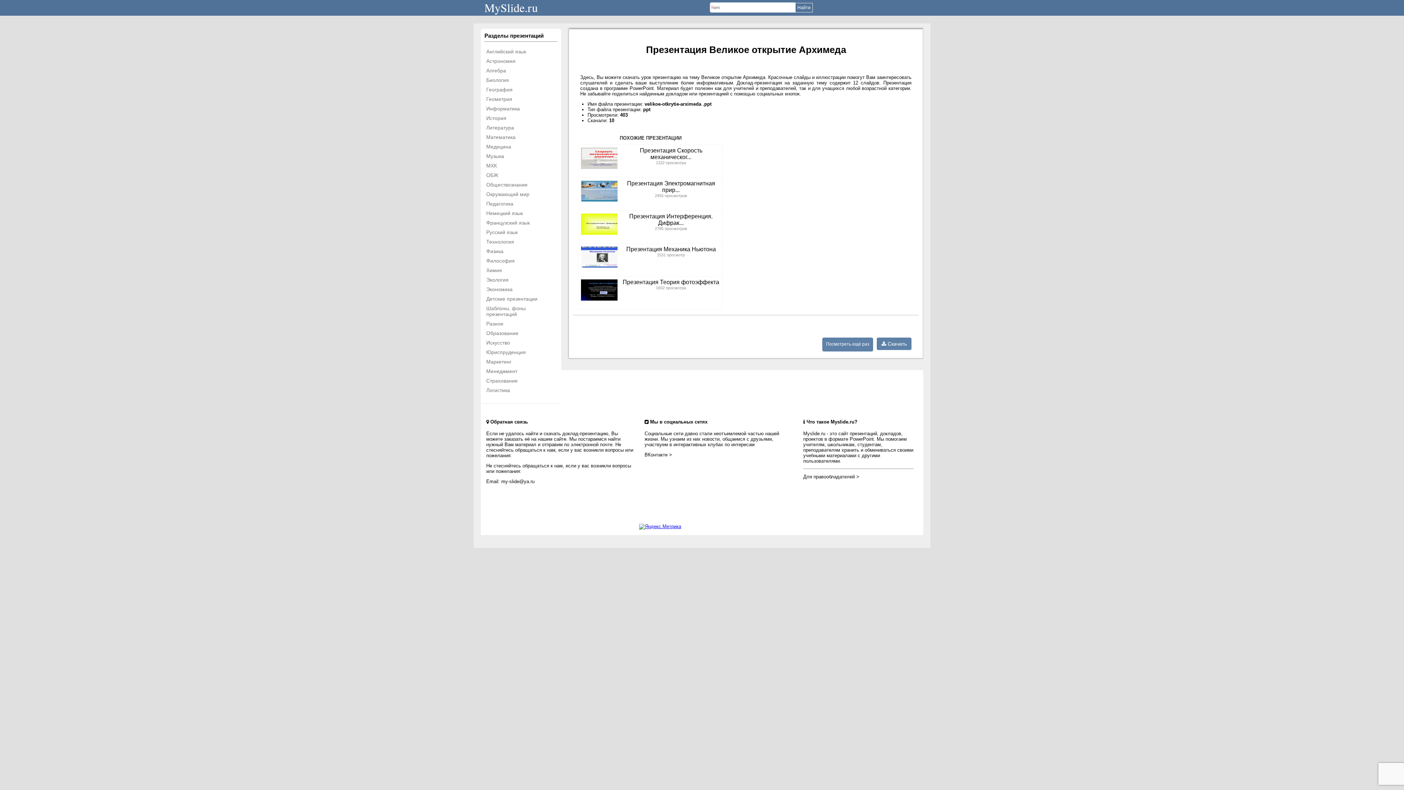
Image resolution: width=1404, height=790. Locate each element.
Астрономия (501, 61)
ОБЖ (492, 175)
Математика (501, 137)
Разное (494, 324)
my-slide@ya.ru (518, 481)
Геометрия (499, 99)
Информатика (503, 109)
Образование (502, 333)
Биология (497, 80)
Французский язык (508, 223)
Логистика (498, 390)
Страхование (502, 381)
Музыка (495, 156)
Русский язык (502, 232)
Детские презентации (511, 299)
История (496, 118)
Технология (500, 242)
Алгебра (496, 71)
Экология (497, 280)
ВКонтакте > (658, 455)
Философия (500, 261)
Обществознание (507, 185)
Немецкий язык (504, 213)
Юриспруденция (506, 352)
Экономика (499, 289)
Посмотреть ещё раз (847, 344)
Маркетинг (499, 362)
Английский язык (506, 51)
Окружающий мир (507, 194)
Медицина (498, 147)
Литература (500, 128)
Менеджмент (501, 371)
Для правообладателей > (831, 476)
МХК (491, 166)
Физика (494, 251)
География (499, 90)
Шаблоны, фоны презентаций (506, 311)
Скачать (896, 344)
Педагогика (499, 204)
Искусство (498, 343)
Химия (494, 270)
